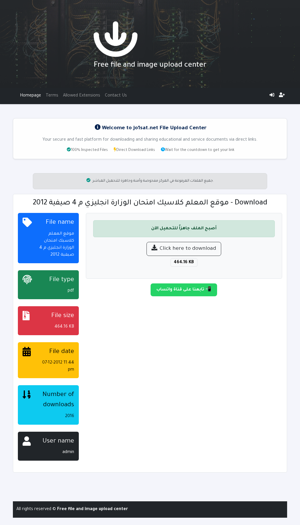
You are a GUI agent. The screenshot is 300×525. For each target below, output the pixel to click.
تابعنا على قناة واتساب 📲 (183, 290)
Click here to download (188, 249)
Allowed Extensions (81, 96)
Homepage (30, 96)
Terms (52, 96)
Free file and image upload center (150, 66)
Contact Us (116, 96)
